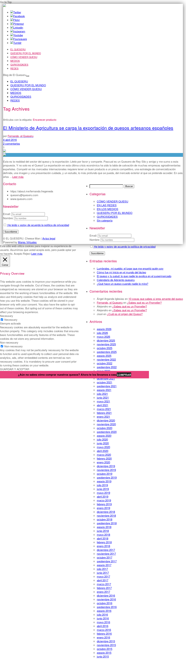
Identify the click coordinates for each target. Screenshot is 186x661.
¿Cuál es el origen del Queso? (125, 314)
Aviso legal (48, 238)
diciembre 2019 (106, 466)
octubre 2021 (104, 382)
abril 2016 (102, 626)
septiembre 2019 (107, 477)
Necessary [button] (6, 316)
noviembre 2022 (106, 359)
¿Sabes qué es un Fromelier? (144, 302)
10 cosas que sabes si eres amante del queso (155, 299)
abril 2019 (102, 496)
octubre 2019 (104, 474)
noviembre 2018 (106, 515)
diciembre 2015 (106, 641)
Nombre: (95, 239)
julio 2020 (102, 439)
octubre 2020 (104, 428)
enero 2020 (103, 462)
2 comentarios (11, 143)
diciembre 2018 (106, 512)
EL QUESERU (18, 49)
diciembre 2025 (106, 340)
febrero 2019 (104, 504)
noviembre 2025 (106, 344)
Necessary (10, 319)
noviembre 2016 (106, 599)
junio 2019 (103, 489)
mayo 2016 (103, 622)
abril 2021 (102, 405)
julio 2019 (102, 485)
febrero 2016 (104, 633)
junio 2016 (103, 618)
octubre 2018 (104, 519)
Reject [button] (27, 253)
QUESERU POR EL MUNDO (25, 53)
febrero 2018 (104, 542)
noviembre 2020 (106, 424)
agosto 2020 (104, 435)
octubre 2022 (104, 363)
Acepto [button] (18, 253)
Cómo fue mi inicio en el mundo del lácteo (121, 272)
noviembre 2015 (106, 645)
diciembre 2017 (106, 550)
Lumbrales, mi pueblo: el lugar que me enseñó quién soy (130, 268)
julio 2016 (102, 614)
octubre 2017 (104, 557)
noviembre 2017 (106, 553)
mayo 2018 (103, 534)
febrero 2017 (104, 588)
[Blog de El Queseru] (4, 6)
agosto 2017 (104, 565)
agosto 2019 (104, 481)
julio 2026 (102, 333)
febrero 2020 (104, 458)
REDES (14, 68)
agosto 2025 (104, 356)
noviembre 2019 (106, 470)
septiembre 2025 (107, 352)
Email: (94, 235)
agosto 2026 (104, 329)
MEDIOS (15, 61)
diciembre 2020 (106, 420)
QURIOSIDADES (19, 64)
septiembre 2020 (107, 432)
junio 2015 (103, 656)
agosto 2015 (104, 652)
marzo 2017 (104, 584)
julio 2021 (102, 394)
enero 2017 (103, 592)
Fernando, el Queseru (110, 302)
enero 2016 (103, 637)
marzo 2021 (104, 409)
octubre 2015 (104, 649)
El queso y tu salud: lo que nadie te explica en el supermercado (134, 276)
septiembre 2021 (107, 386)
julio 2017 (102, 569)
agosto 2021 (104, 390)
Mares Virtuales (27, 242)
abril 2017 (102, 580)
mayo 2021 (103, 401)
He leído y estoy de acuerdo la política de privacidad (124, 246)
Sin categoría (104, 220)
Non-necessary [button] (9, 342)
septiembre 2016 (107, 607)
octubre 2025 (104, 348)
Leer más (18, 177)
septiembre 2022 (107, 367)
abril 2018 (102, 538)
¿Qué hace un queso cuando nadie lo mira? (122, 284)
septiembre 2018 (107, 523)
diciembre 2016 (106, 595)
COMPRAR (124, 375)
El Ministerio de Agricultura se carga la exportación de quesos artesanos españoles (88, 127)
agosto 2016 (104, 611)
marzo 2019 (104, 500)
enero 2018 (103, 546)
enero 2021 (103, 416)
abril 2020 (102, 451)
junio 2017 (103, 573)
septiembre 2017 (107, 561)
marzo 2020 (104, 454)
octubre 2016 (104, 603)
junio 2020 (103, 443)
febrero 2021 (104, 413)
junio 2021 (103, 397)
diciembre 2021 (106, 378)
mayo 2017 (103, 576)
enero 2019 (103, 508)
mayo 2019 (103, 493)
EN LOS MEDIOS (107, 209)
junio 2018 (103, 531)
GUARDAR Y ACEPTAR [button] (14, 369)
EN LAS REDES (107, 205)
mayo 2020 (103, 447)
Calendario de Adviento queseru (116, 280)
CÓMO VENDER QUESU (23, 57)
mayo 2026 (103, 336)
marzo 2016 (104, 630)
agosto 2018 (104, 527)
